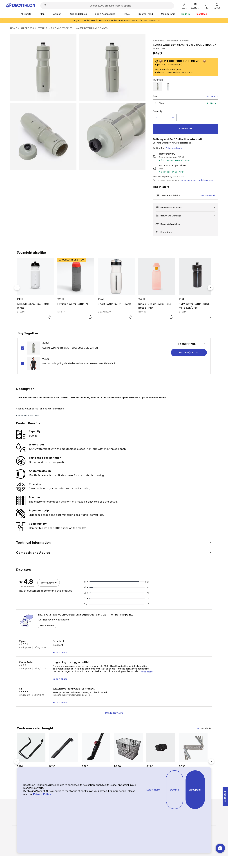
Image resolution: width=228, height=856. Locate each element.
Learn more (153, 789)
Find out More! (47, 626)
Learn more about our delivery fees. (196, 180)
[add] (173, 117)
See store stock (207, 195)
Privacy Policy (42, 794)
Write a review (48, 582)
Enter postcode (174, 148)
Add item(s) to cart (188, 352)
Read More (147, 671)
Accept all (195, 789)
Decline (174, 789)
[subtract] (156, 117)
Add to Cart (185, 128)
